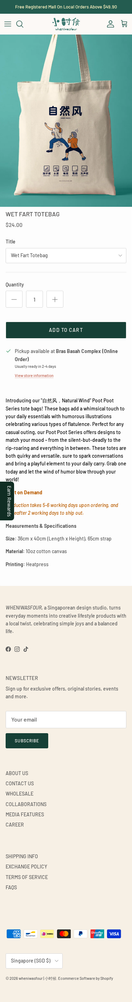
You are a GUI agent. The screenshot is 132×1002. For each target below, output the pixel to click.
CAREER (15, 825)
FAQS (11, 887)
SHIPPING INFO (22, 856)
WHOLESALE (19, 794)
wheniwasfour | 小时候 (37, 978)
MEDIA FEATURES (25, 814)
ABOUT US (17, 773)
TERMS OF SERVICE (27, 877)
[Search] (23, 24)
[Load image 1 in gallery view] (66, 121)
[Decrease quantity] (14, 299)
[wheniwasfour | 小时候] (66, 24)
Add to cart (66, 330)
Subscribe (27, 740)
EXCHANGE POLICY (26, 867)
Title (10, 242)
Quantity (15, 284)
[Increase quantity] (54, 299)
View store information (34, 375)
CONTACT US (20, 783)
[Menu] (7, 24)
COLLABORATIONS (26, 804)
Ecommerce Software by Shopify (85, 978)
